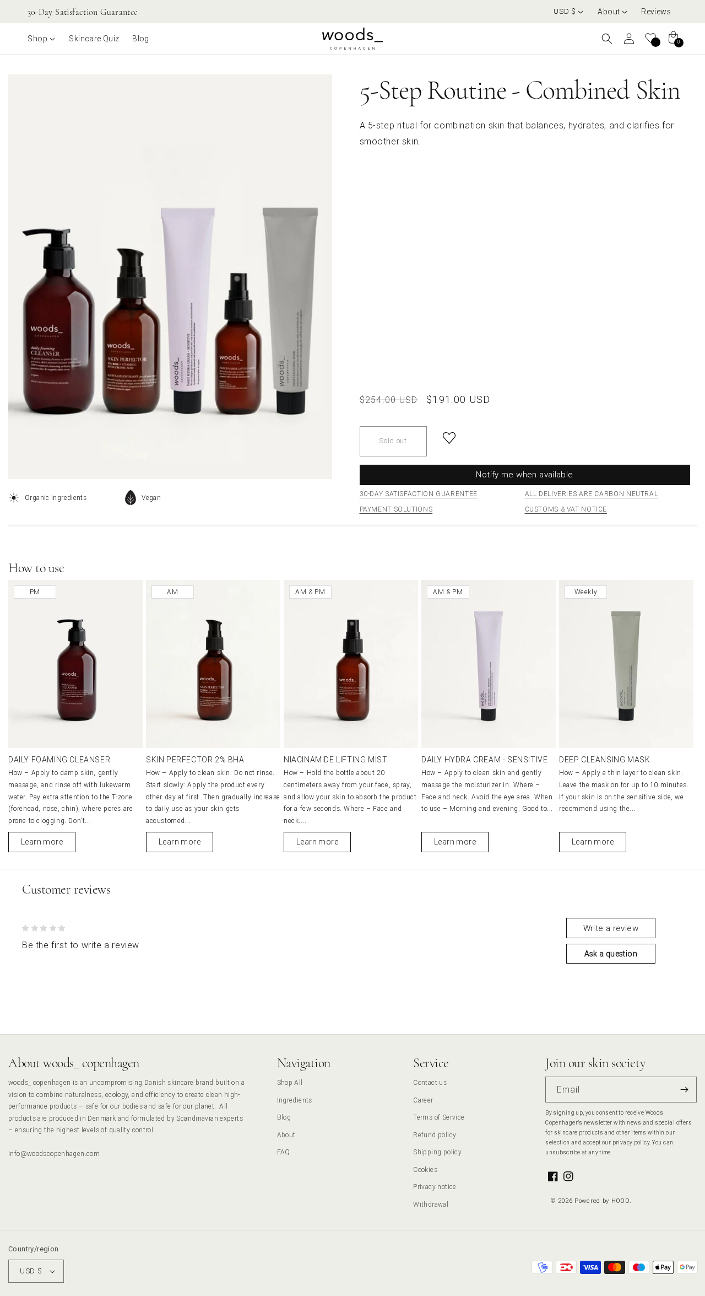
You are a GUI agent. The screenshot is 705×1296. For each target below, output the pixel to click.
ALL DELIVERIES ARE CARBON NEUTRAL (591, 494)
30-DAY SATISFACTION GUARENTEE (419, 494)
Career (423, 1100)
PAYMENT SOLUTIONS (396, 509)
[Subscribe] (684, 1090)
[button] (612, 11)
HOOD (620, 1200)
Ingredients (294, 1100)
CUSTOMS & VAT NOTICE (566, 509)
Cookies (425, 1169)
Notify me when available (524, 474)
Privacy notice (434, 1186)
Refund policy (434, 1135)
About (286, 1135)
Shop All (290, 1082)
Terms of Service (438, 1117)
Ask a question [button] (610, 954)
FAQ (283, 1152)
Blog (284, 1117)
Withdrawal (430, 1204)
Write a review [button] (610, 928)
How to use (36, 568)
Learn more (42, 842)
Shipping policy (437, 1152)
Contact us (430, 1082)
